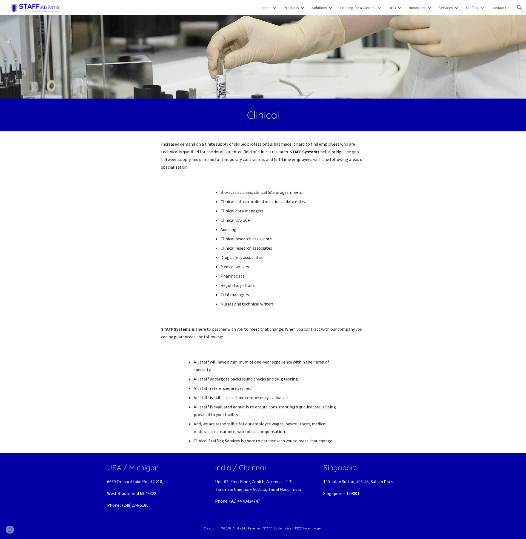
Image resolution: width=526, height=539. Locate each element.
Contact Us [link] (500, 7)
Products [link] (291, 7)
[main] (263, 115)
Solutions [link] (319, 7)
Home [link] (266, 7)
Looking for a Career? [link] (358, 7)
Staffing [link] (472, 7)
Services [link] (446, 7)
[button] (519, 7)
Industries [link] (417, 7)
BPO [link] (392, 7)
